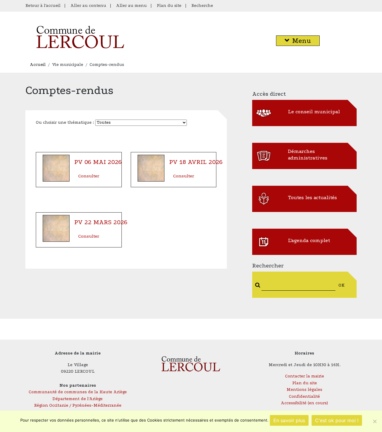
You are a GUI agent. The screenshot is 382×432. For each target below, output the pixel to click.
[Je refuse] (375, 421)
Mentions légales (304, 389)
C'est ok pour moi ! (336, 420)
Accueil (38, 64)
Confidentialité (304, 396)
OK (341, 285)
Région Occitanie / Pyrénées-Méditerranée (77, 405)
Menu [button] (301, 41)
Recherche (202, 5)
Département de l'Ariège (78, 398)
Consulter (88, 176)
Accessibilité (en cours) (304, 402)
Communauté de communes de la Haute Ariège (78, 391)
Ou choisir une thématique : (65, 122)
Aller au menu (131, 5)
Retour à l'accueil (43, 5)
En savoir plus (289, 420)
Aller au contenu (88, 5)
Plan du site (169, 5)
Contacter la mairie (304, 376)
